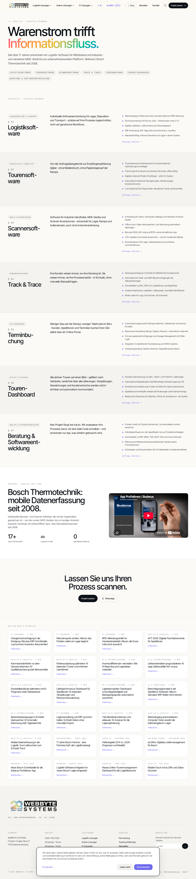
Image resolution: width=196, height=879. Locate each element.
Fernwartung (124, 838)
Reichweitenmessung (171, 872)
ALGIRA (113, 5)
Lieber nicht (125, 867)
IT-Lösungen (84, 5)
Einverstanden (143, 867)
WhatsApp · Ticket (53, 846)
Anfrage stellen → (132, 142)
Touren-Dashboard (138, 72)
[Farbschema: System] (165, 5)
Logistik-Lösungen (41, 5)
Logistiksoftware (20, 72)
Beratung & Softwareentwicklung (30, 78)
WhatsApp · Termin (53, 842)
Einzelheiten (47, 867)
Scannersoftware (69, 72)
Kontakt (156, 5)
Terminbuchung (114, 72)
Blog (132, 5)
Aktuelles (143, 5)
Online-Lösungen (64, 5)
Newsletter (123, 846)
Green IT (185, 872)
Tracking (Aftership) (127, 842)
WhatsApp (110, 598)
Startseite (14, 99)
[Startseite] (18, 5)
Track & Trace (92, 72)
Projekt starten (177, 5)
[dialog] (98, 861)
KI (101, 5)
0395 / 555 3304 (52, 838)
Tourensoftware (45, 72)
